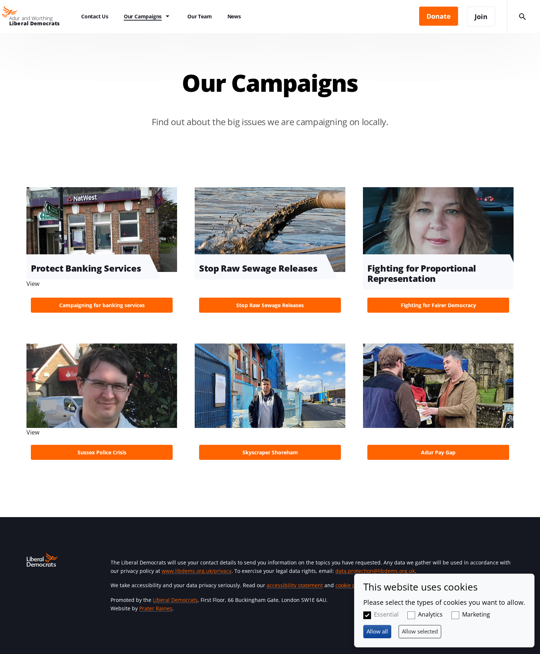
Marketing (476, 614)
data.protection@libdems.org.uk (375, 570)
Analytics (430, 614)
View (270, 252)
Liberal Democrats (175, 599)
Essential (386, 614)
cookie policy (351, 585)
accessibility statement (295, 585)
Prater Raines (155, 608)
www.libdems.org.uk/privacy (196, 570)
